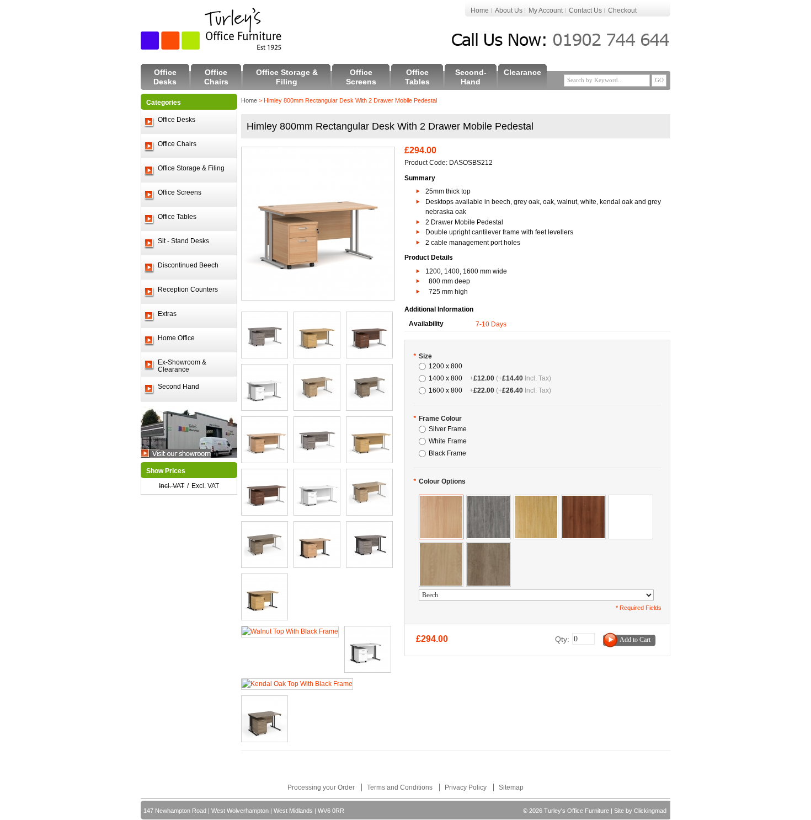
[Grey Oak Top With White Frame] (317, 422)
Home (480, 10)
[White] (631, 500)
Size (422, 356)
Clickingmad (650, 810)
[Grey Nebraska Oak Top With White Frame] (264, 526)
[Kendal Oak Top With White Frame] (369, 474)
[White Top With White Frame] (264, 474)
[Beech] (441, 500)
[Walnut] (583, 500)
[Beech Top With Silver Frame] (318, 152)
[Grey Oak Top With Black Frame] (369, 526)
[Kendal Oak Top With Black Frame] (297, 684)
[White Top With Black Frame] (368, 631)
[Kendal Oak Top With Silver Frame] (317, 369)
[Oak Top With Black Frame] (264, 579)
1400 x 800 (490, 378)
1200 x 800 (445, 366)
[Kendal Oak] (441, 547)
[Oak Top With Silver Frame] (317, 317)
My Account (546, 10)
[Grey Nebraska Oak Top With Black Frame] (264, 701)
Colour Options (439, 481)
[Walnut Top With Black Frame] (290, 631)
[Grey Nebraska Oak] (488, 547)
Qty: (562, 639)
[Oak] (536, 500)
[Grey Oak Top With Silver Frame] (264, 317)
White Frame (448, 441)
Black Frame (447, 453)
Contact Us (585, 10)
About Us (508, 10)
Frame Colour (437, 418)
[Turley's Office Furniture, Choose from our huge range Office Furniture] (212, 29)
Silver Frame (448, 429)
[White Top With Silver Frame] (264, 369)
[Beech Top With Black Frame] (317, 526)
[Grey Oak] (488, 500)
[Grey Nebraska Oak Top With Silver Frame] (369, 369)
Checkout (622, 10)
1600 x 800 (490, 390)
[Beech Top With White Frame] (264, 422)
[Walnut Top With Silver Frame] (369, 317)
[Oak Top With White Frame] (369, 422)
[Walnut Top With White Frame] (317, 474)
